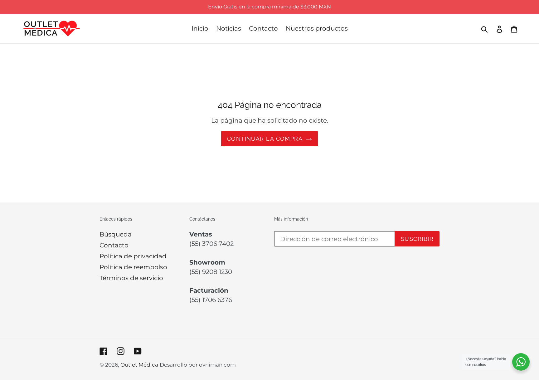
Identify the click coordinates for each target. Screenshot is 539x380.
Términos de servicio (131, 278)
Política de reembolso (133, 267)
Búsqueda (116, 234)
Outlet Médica (139, 365)
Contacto (114, 245)
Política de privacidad (133, 256)
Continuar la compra (265, 138)
